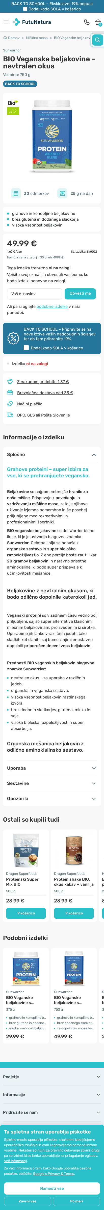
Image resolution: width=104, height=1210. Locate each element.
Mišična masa (37, 38)
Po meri (76, 1201)
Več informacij (15, 1161)
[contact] (87, 22)
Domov (14, 38)
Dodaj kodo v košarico (55, 9)
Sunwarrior (12, 50)
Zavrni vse (27, 1201)
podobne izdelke (52, 306)
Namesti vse (52, 1188)
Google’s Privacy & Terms (53, 1173)
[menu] (7, 22)
